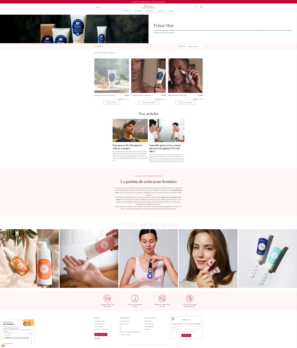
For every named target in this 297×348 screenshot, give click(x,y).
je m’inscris (186, 335)
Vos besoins (160, 11)
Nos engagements (149, 326)
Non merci (6, 340)
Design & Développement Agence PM (158, 344)
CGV (121, 329)
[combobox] (98, 7)
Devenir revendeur (124, 323)
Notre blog (147, 329)
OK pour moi (28, 340)
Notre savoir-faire (149, 323)
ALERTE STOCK (112, 102)
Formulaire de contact (99, 321)
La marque (171, 11)
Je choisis (17, 340)
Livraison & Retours (124, 321)
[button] (121, 99)
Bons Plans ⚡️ (127, 10)
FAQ (121, 326)
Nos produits (138, 11)
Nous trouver (102, 334)
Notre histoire (148, 321)
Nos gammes (149, 11)
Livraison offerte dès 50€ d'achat (107, 305)
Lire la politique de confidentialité (10, 335)
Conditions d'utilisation (125, 334)
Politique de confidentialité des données (129, 332)
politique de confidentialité (189, 331)
